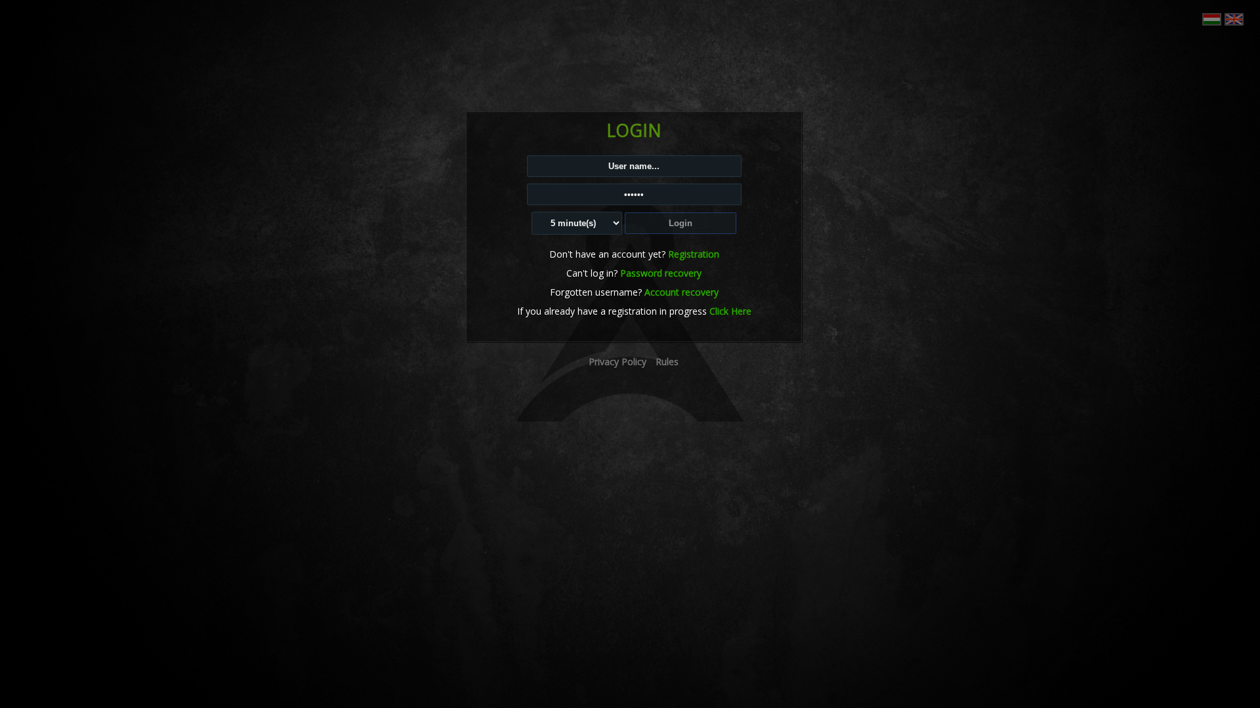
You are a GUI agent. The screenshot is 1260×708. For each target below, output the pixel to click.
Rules (667, 361)
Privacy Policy (617, 361)
